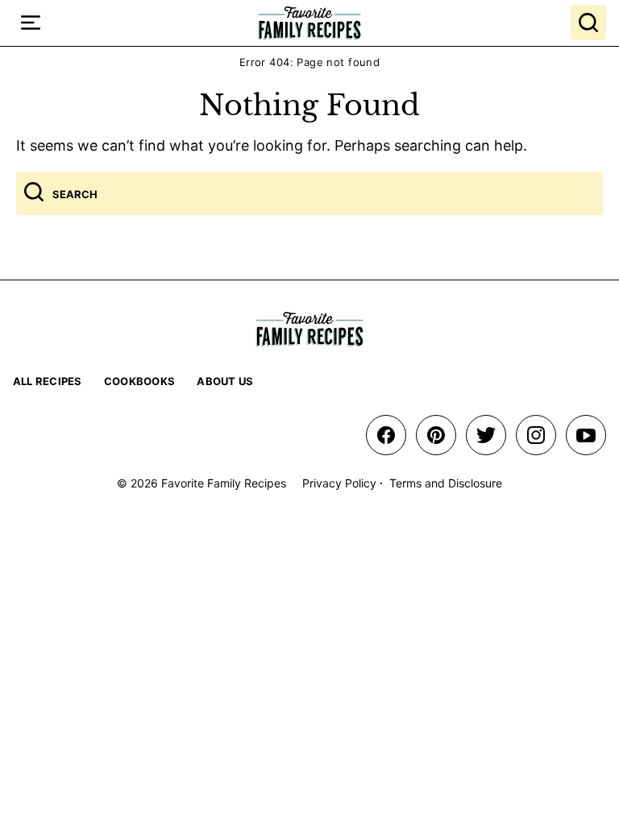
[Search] (588, 22)
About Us (225, 381)
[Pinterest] (436, 435)
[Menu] (30, 22)
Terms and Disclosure (445, 483)
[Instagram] (536, 435)
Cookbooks (139, 381)
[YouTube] (586, 435)
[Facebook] (386, 435)
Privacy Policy (339, 483)
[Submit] (34, 193)
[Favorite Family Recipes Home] (309, 23)
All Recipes (47, 381)
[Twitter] (486, 435)
